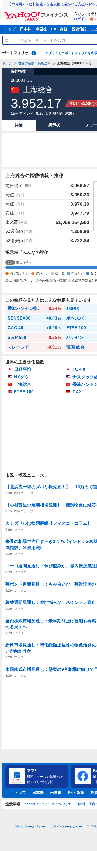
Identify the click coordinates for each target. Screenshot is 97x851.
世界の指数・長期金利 (34, 63)
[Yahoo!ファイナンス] (36, 13)
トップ (10, 29)
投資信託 (79, 29)
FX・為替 (59, 29)
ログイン (81, 19)
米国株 (41, 29)
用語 (28, 186)
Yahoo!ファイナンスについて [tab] (46, 804)
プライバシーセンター (66, 826)
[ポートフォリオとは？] (34, 53)
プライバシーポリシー (29, 826)
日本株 (25, 29)
